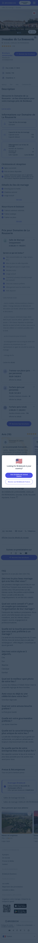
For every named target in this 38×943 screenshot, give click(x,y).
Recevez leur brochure (27, 54)
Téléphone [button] (31, 531)
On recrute (6, 858)
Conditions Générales (7, 926)
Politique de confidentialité (24, 925)
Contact (5, 864)
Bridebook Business (9, 874)
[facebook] (11, 553)
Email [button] (20, 531)
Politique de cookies (7, 925)
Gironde (7, 43)
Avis (17, 84)
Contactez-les (26, 84)
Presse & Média (8, 861)
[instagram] (16, 553)
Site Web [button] (9, 531)
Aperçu (4, 84)
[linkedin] (21, 553)
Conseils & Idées (8, 890)
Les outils (5, 883)
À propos (5, 854)
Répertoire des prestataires (12, 887)
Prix (11, 84)
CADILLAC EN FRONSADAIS (19, 43)
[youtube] (26, 553)
